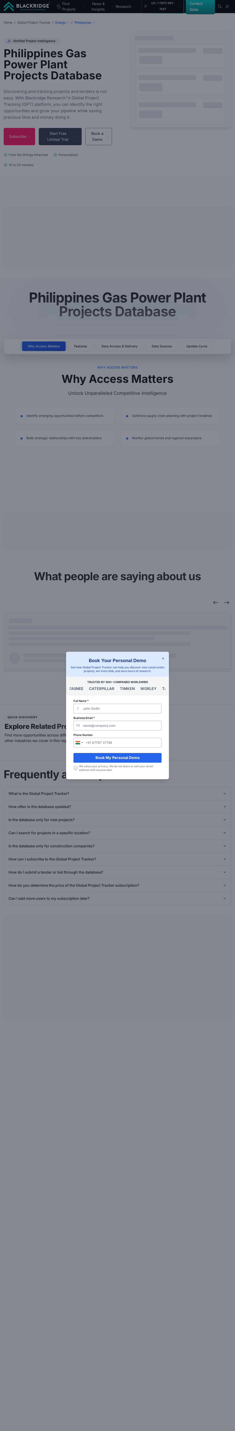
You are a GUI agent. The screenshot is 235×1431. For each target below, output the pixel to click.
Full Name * (81, 701)
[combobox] (79, 742)
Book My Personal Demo (117, 757)
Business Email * (84, 718)
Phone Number (83, 735)
